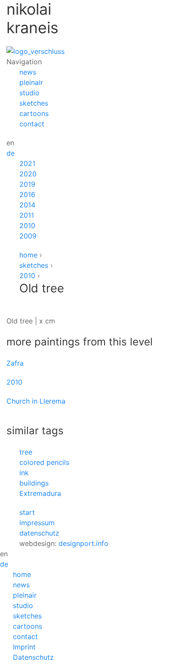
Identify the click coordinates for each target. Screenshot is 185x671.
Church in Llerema (35, 401)
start (27, 512)
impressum (37, 522)
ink (24, 472)
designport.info (83, 543)
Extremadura (40, 493)
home (28, 255)
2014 (27, 205)
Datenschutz (33, 657)
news (27, 72)
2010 (27, 225)
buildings (34, 483)
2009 (28, 236)
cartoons (34, 113)
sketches (33, 103)
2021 (27, 163)
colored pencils (44, 462)
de (10, 153)
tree (25, 452)
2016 (27, 194)
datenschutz (39, 533)
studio (29, 92)
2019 (27, 184)
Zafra (15, 363)
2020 (28, 173)
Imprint (24, 647)
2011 (26, 215)
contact (31, 123)
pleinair (31, 82)
